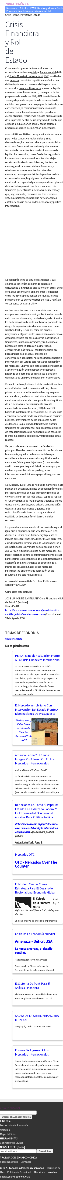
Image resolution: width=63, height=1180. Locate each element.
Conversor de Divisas (11, 1142)
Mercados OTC (24, 854)
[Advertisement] (31, 242)
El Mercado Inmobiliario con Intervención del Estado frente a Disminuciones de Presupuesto (36, 709)
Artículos (24, 8)
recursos (57, 416)
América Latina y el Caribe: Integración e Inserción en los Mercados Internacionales (35, 759)
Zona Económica (17, 4)
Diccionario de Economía (14, 1125)
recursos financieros (30, 88)
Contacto (26, 1161)
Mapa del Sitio (8, 1134)
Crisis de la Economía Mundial (35, 934)
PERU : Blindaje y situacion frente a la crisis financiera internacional (37, 658)
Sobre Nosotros (9, 1161)
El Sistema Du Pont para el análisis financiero (32, 985)
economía (39, 190)
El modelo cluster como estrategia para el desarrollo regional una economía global (35, 888)
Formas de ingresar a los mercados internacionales (32, 1052)
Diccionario (12, 8)
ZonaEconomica (10, 1108)
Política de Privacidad (19, 1172)
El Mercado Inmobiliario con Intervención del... (29, 11)
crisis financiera (13, 638)
